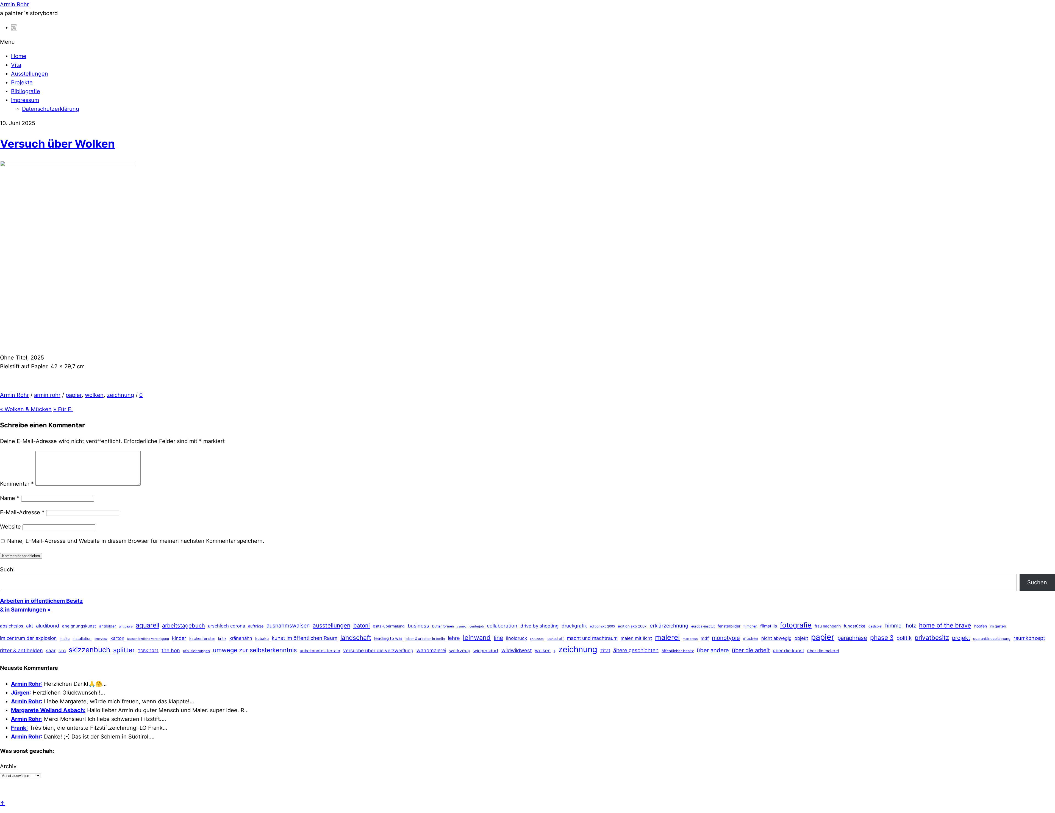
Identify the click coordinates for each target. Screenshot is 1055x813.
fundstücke (854, 626)
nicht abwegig (776, 638)
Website (10, 526)
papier (74, 395)
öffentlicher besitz (678, 651)
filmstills (768, 626)
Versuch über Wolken (57, 143)
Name (10, 498)
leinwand (477, 637)
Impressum (25, 100)
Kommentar (17, 483)
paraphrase (852, 637)
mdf (705, 638)
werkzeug (459, 650)
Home (18, 56)
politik (904, 638)
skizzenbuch (89, 649)
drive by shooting (539, 626)
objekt (801, 638)
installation (82, 638)
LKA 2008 (537, 639)
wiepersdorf (485, 650)
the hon (171, 650)
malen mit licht (636, 638)
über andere (713, 650)
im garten (998, 626)
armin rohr (47, 395)
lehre (454, 638)
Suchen (1037, 582)
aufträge (255, 626)
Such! (7, 569)
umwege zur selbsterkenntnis (255, 650)
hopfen (980, 626)
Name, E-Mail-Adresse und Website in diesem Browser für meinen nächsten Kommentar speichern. (135, 541)
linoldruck (516, 638)
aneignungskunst (79, 626)
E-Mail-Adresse (22, 512)
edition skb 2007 (632, 626)
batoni (361, 625)
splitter (124, 650)
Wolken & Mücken (26, 409)
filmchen (750, 626)
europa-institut (703, 626)
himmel (894, 626)
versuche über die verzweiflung (378, 650)
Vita (16, 65)
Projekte (22, 82)
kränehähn (240, 638)
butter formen (443, 626)
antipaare (126, 626)
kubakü (262, 638)
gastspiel (875, 626)
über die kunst (788, 650)
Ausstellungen (29, 73)
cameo (462, 626)
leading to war (388, 638)
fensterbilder (729, 626)
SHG (62, 651)
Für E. (63, 409)
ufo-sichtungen (196, 651)
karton (117, 638)
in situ (65, 639)
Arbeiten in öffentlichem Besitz (41, 601)
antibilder (107, 626)
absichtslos (11, 626)
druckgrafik (574, 626)
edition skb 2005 (602, 626)
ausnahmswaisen (288, 625)
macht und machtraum (592, 638)
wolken (94, 395)
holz (911, 626)
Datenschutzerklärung (50, 109)
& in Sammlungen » (25, 609)
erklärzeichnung (669, 626)
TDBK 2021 (148, 650)
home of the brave (945, 625)
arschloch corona (226, 626)
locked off (555, 639)
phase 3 (881, 637)
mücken (750, 638)
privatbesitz (932, 637)
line (498, 637)
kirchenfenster (202, 638)
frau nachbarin (828, 626)
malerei (667, 637)
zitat (605, 650)
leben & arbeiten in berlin (425, 639)
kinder (179, 638)
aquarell (147, 625)
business (418, 626)
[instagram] (13, 27)
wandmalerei (431, 650)
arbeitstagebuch (183, 625)
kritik (222, 638)
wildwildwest (516, 650)
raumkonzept (1029, 638)
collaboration (502, 626)
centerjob (477, 626)
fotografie (796, 625)
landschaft (355, 637)
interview (101, 639)
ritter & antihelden (21, 650)
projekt (961, 638)
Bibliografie (25, 91)
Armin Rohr (14, 395)
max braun (690, 639)
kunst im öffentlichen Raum (304, 638)
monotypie (726, 637)
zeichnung (120, 395)
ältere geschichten (636, 650)
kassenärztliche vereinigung (148, 639)
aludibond (47, 626)
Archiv (8, 766)
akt (29, 626)
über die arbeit (751, 650)
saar (50, 650)
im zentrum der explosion (28, 638)
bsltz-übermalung (389, 626)
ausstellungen (331, 625)
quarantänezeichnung (991, 638)
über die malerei (823, 650)
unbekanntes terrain (320, 650)
